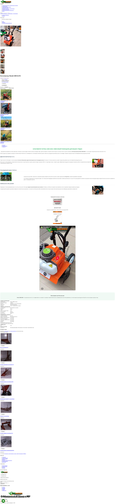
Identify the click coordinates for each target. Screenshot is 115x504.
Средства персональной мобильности (8, 10)
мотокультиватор (11, 453)
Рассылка (3, 468)
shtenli (18, 453)
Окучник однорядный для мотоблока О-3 (7, 364)
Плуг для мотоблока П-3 (4, 347)
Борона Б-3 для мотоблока (4, 416)
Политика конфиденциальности (7, 460)
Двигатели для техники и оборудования (8, 8)
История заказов (4, 466)
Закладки (3, 467)
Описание (3, 145)
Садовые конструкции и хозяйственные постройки (10, 5)
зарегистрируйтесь (13, 331)
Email (1, 481)
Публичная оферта (5, 461)
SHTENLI (3, 22)
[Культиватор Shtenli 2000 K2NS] (10, 47)
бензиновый (21, 453)
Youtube (3, 489)
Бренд (3, 21)
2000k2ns (24, 453)
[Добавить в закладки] (0, 396)
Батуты (3, 11)
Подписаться (2, 483)
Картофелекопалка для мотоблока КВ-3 (6, 381)
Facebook (3, 487)
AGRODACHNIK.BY (5, 15)
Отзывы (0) (4, 146)
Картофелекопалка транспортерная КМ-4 (7, 450)
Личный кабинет (4, 465)
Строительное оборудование (6, 7)
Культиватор (6, 453)
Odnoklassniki (4, 490)
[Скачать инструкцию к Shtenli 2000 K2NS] (57, 223)
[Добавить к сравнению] (0, 414)
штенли (15, 453)
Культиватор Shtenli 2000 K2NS (7, 23)
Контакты (3, 459)
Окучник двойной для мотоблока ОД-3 (6, 433)
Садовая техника (4, 6)
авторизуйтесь (6, 331)
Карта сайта (4, 462)
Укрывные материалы (5, 9)
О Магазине (4, 457)
